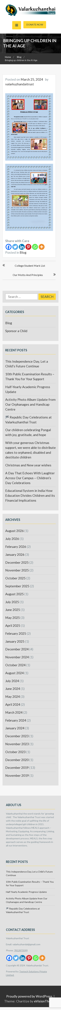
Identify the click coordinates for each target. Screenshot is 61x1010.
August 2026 (14, 531)
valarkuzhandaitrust (19, 84)
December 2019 (17, 767)
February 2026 (15, 547)
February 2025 (15, 633)
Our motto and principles (28, 274)
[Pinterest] (28, 247)
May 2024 (12, 696)
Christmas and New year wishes (28, 465)
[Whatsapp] (35, 247)
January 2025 (14, 641)
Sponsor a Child (16, 331)
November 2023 (17, 744)
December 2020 (17, 760)
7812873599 (21, 950)
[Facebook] (9, 247)
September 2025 (17, 586)
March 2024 (14, 712)
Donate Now (34, 24)
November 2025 (17, 570)
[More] (42, 247)
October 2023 (15, 752)
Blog (23, 252)
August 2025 (14, 594)
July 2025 (12, 602)
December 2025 (17, 562)
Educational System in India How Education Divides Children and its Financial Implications (30, 495)
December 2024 (17, 649)
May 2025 (12, 618)
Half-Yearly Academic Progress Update (26, 891)
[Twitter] (15, 247)
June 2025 (12, 610)
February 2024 (15, 720)
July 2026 (12, 539)
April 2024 (12, 704)
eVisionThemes (45, 1001)
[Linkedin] (22, 247)
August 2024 (14, 673)
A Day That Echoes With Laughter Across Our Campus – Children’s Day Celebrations (30, 478)
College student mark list (30, 265)
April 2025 (12, 625)
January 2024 (14, 728)
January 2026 (14, 554)
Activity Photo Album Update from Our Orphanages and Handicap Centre (30, 404)
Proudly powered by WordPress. (29, 996)
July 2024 (12, 681)
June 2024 (12, 689)
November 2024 (17, 657)
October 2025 (15, 578)
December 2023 (17, 736)
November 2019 (17, 775)
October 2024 (15, 665)
